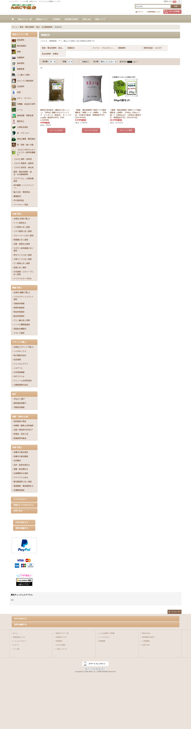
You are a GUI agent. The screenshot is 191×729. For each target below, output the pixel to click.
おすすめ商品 (60, 645)
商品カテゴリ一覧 (62, 633)
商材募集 (102, 641)
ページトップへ (176, 611)
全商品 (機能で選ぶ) (22, 292)
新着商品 (59, 641)
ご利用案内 (146, 641)
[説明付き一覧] (137, 62)
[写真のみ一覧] (130, 62)
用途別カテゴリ (61, 637)
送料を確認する (22, 528)
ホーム (15, 633)
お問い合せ (18, 511)
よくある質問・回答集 (107, 633)
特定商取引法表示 (148, 637)
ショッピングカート (20, 641)
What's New (146, 633)
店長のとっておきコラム (23, 505)
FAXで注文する (22, 522)
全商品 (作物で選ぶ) (22, 219)
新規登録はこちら (154, 12)
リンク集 (16, 649)
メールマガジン (19, 499)
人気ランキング (61, 649)
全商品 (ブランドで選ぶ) (23, 347)
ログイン (140, 12)
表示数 (45, 62)
